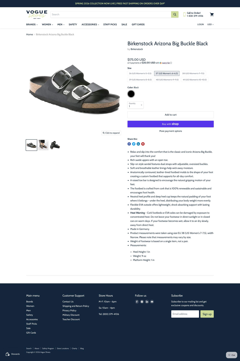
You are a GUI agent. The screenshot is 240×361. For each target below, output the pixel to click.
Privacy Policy (69, 310)
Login (200, 24)
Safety (73, 24)
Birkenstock (137, 49)
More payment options (170, 131)
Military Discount (70, 314)
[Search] (174, 14)
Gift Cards (138, 24)
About (37, 348)
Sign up (207, 314)
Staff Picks (110, 24)
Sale (124, 24)
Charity (74, 348)
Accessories (90, 24)
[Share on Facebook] (129, 144)
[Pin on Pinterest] (143, 144)
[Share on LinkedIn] (138, 144)
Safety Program (48, 348)
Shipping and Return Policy (75, 306)
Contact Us (67, 301)
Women (47, 24)
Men (60, 24)
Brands (31, 24)
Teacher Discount (71, 319)
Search (29, 348)
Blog (82, 348)
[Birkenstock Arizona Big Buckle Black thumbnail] (31, 145)
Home (29, 34)
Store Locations (63, 348)
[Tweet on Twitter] (133, 144)
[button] (171, 62)
